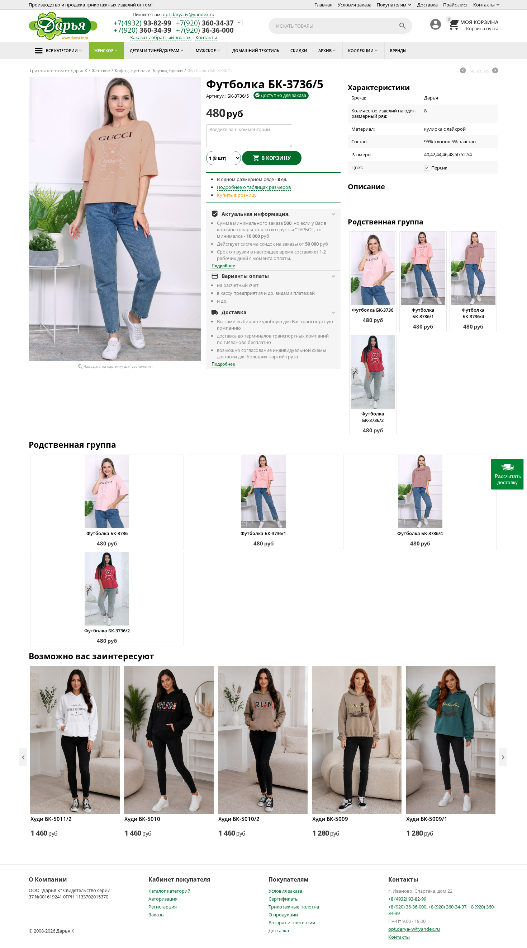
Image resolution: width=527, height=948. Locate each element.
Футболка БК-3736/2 (372, 416)
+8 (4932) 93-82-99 (407, 899)
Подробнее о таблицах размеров (254, 187)
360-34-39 (142, 30)
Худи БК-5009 (330, 818)
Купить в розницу (237, 195)
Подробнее (223, 265)
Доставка (427, 4)
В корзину (276, 157)
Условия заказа (354, 4)
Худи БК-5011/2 (51, 818)
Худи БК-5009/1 (426, 818)
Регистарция (162, 906)
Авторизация (162, 899)
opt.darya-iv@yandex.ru (188, 14)
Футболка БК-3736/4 (473, 313)
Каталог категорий (169, 891)
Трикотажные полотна (294, 906)
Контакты (484, 4)
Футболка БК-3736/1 (423, 313)
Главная (323, 4)
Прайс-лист (455, 4)
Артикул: (215, 96)
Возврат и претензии (292, 922)
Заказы (156, 914)
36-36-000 (205, 30)
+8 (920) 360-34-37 (447, 906)
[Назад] (463, 71)
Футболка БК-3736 (372, 310)
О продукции (283, 914)
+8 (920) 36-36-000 (407, 906)
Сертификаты (284, 899)
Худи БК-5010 (142, 818)
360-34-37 (205, 23)
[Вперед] (495, 71)
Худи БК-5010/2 (239, 818)
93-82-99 (142, 23)
